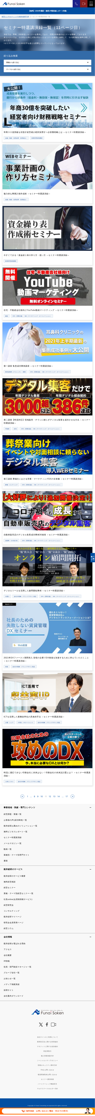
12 (50, 796)
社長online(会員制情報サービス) (18, 899)
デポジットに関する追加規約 (47, 1046)
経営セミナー (10, 888)
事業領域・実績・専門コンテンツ (19, 807)
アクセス (8, 949)
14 (58, 796)
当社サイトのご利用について (47, 1037)
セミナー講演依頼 (47, 1079)
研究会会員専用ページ (13, 923)
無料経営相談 (10, 882)
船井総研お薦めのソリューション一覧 (20, 826)
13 (54, 796)
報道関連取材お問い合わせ (47, 1074)
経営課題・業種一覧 (12, 814)
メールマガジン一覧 (12, 843)
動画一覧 (8, 849)
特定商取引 (47, 1051)
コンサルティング (12, 911)
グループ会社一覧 (12, 973)
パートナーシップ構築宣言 (47, 1084)
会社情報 (8, 937)
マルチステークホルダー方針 (47, 1089)
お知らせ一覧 (10, 978)
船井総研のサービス (13, 869)
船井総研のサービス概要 (14, 876)
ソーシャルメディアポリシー (47, 1060)
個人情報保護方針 (47, 1056)
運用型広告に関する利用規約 (47, 1042)
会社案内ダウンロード (13, 996)
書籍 (6, 861)
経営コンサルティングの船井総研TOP (15, 17)
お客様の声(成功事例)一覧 (15, 820)
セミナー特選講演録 (12, 837)
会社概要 (8, 955)
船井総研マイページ (12, 917)
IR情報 (7, 961)
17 (67, 796)
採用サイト (9, 990)
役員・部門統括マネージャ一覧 (17, 967)
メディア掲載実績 (12, 984)
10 (42, 796)
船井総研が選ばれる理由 (14, 943)
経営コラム (9, 928)
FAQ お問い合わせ (47, 1070)
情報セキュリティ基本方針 (47, 1065)
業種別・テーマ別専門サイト (16, 855)
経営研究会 (9, 905)
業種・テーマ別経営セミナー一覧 (18, 893)
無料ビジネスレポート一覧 (15, 832)
